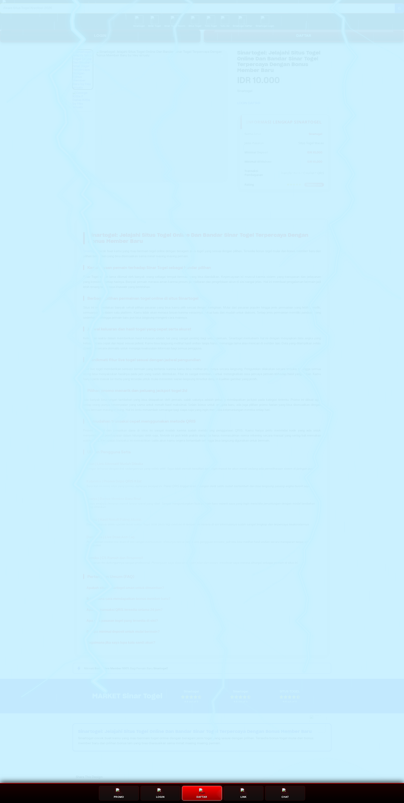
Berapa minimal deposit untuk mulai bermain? (123, 631)
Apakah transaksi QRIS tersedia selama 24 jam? (124, 609)
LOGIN (100, 35)
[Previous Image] (99, 116)
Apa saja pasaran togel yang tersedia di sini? (122, 620)
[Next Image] (223, 116)
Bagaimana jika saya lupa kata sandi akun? (120, 642)
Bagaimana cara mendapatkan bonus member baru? (128, 599)
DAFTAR (254, 103)
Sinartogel (90, 251)
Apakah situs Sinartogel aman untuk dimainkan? (125, 588)
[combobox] (197, 8)
